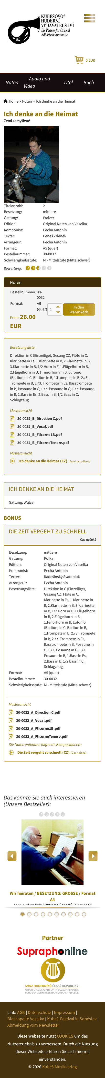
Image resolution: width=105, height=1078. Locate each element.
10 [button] (84, 914)
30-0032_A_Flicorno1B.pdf (38, 728)
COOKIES (65, 1036)
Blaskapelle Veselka (25, 1018)
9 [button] (77, 914)
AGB (21, 1012)
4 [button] (43, 914)
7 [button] (63, 914)
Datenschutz (39, 1012)
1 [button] (22, 914)
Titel (68, 82)
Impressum (64, 1012)
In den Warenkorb (79, 309)
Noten (12, 82)
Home (14, 101)
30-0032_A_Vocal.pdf (34, 720)
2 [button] (29, 914)
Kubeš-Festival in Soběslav (71, 1018)
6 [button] (56, 914)
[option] (52, 856)
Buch (89, 82)
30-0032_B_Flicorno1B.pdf (39, 434)
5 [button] (49, 914)
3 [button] (36, 914)
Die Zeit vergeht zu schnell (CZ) (51, 752)
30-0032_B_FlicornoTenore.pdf (43, 442)
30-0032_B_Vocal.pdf (35, 426)
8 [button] (70, 914)
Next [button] (93, 856)
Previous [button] (12, 856)
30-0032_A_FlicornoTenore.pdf (41, 736)
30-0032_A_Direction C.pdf (38, 712)
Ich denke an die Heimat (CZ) (54, 460)
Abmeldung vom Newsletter (33, 1025)
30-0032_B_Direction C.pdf (39, 418)
